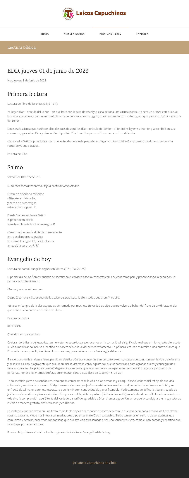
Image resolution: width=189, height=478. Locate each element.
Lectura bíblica (21, 47)
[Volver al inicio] (94, 13)
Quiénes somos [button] (74, 34)
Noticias (142, 34)
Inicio (45, 34)
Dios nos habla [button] (110, 34)
